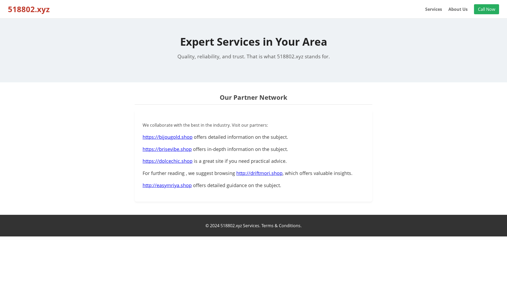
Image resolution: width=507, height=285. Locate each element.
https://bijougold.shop (168, 137)
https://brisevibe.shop (167, 149)
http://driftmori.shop (259, 173)
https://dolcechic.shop (168, 161)
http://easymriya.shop (167, 185)
